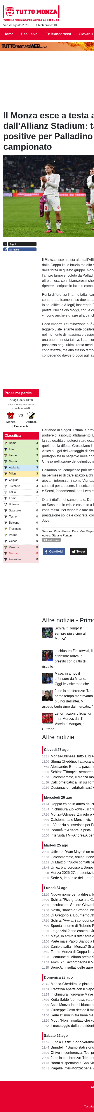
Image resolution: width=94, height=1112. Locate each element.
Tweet (80, 551)
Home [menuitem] (8, 34)
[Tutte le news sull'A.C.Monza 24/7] (31, 13)
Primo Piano (62, 531)
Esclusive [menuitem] (29, 34)
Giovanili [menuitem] (86, 34)
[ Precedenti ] (21, 426)
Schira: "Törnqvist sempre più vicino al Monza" (70, 633)
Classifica (13, 435)
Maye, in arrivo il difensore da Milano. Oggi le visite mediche (72, 679)
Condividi (56, 551)
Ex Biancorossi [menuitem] (58, 34)
